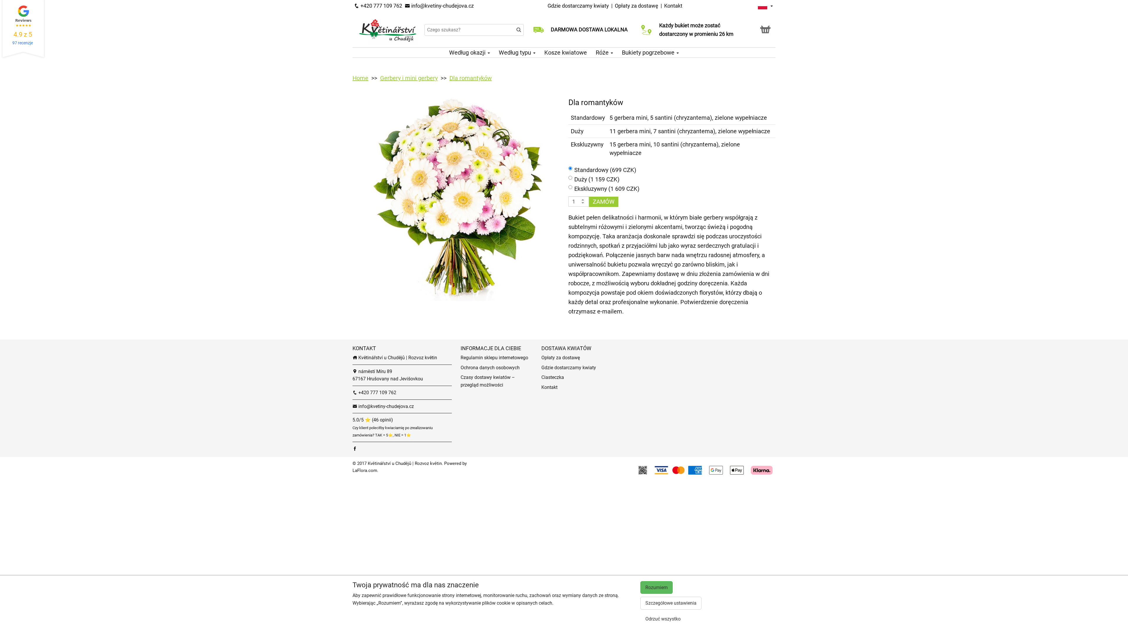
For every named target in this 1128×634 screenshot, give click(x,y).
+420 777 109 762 (380, 6)
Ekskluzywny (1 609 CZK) (606, 188)
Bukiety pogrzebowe (649, 52)
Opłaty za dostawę (636, 6)
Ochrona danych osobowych (490, 367)
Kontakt (673, 6)
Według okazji (468, 52)
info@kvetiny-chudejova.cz (442, 6)
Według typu (516, 52)
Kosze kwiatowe (565, 52)
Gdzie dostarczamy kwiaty (578, 6)
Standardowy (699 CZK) (605, 169)
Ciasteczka (552, 377)
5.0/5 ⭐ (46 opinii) (372, 420)
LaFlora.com (364, 470)
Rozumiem (656, 587)
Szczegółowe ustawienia (670, 603)
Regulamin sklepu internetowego (494, 357)
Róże (603, 52)
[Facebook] (354, 448)
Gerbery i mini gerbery (409, 78)
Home (360, 78)
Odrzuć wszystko (663, 619)
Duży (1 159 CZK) (597, 179)
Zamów (604, 201)
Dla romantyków (470, 78)
